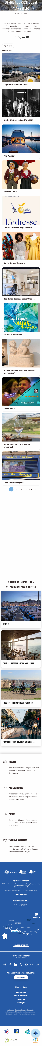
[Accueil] (14, 8)
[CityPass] (18, 8)
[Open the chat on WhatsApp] (35, 1033)
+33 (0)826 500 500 (20, 900)
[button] (27, 8)
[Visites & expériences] (19, 8)
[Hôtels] (16, 8)
